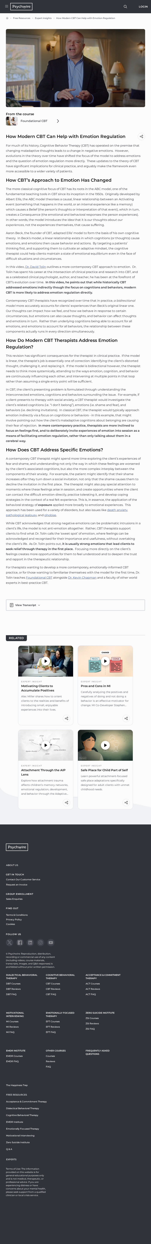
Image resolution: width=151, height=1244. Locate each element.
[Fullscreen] (141, 104)
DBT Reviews (13, 989)
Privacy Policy (14, 919)
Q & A (9, 1149)
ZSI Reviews (92, 1023)
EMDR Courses (14, 1056)
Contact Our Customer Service (23, 879)
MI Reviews (12, 1026)
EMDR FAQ (12, 1061)
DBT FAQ (11, 994)
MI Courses (12, 1021)
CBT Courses (53, 983)
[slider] (68, 104)
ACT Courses (93, 983)
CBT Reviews (53, 989)
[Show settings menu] (134, 104)
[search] (125, 6)
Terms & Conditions (17, 915)
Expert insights (43, 18)
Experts (11, 1159)
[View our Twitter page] (9, 942)
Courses (50, 1056)
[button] (45, 661)
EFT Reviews (53, 1026)
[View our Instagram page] (40, 942)
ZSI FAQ (90, 1028)
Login (143, 6)
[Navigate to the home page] (21, 6)
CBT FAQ (51, 994)
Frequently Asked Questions (98, 1052)
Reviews (50, 1061)
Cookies (10, 924)
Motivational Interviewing (15, 1014)
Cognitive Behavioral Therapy (60, 977)
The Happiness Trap (17, 1085)
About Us (12, 865)
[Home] (7, 18)
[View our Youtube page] (51, 942)
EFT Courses (53, 1021)
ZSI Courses (92, 1018)
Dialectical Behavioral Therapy (21, 977)
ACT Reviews (93, 989)
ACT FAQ (91, 994)
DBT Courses (13, 983)
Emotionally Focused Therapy (60, 1014)
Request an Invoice (16, 884)
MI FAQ (10, 1032)
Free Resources (21, 18)
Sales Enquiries (14, 899)
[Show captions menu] (119, 104)
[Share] (141, 136)
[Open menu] (6, 7)
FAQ (48, 1066)
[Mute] (126, 104)
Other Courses (56, 1050)
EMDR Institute (15, 1050)
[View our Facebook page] (20, 942)
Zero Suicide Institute (18, 1142)
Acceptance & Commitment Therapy (103, 977)
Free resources (16, 1094)
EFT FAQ (51, 1032)
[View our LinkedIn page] (30, 942)
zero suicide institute (100, 1012)
